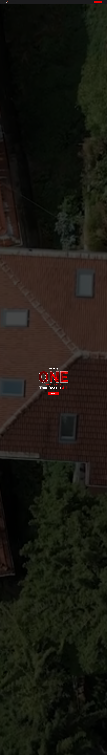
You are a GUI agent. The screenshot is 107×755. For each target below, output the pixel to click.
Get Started (98, 2)
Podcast (86, 2)
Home (72, 2)
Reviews (80, 2)
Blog (76, 2)
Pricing (91, 2)
